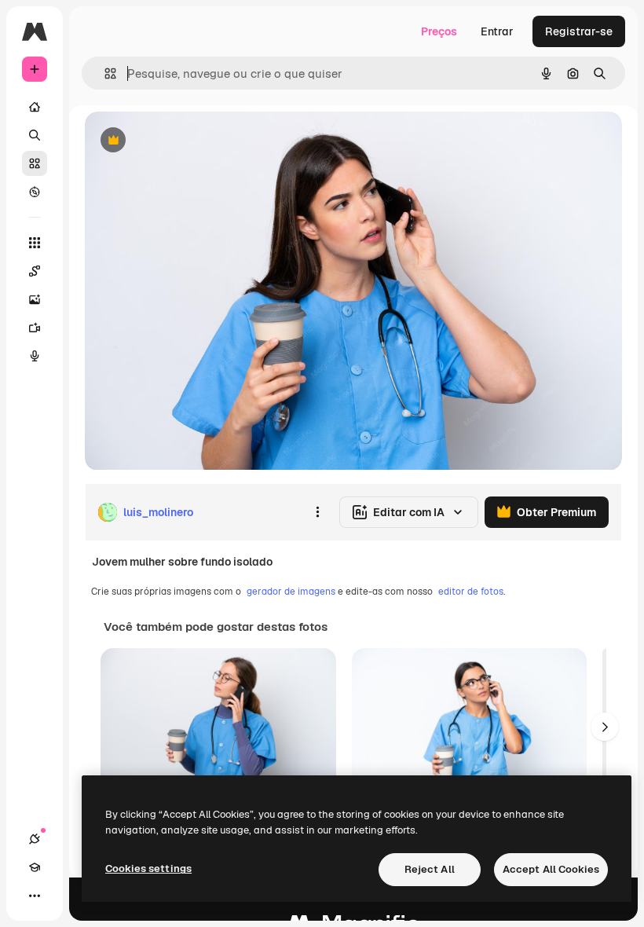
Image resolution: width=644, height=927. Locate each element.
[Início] (34, 106)
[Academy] (34, 867)
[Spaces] (34, 271)
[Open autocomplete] (104, 73)
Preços (439, 31)
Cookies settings (148, 868)
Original (185, 141)
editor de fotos (470, 591)
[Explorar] (34, 191)
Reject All (429, 869)
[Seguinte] (605, 726)
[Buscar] (34, 135)
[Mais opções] (317, 512)
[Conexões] (34, 839)
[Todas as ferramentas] (34, 242)
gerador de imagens (291, 591)
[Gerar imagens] (34, 299)
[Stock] (34, 163)
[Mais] (34, 895)
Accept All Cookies (551, 869)
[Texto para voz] (34, 355)
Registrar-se (579, 31)
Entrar (497, 31)
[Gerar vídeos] (34, 327)
